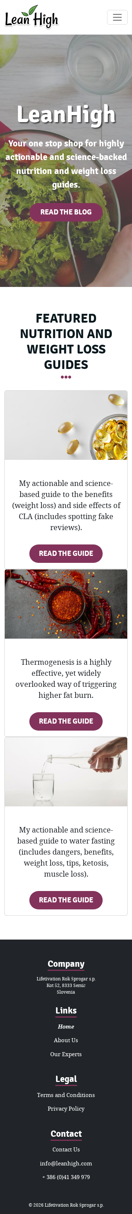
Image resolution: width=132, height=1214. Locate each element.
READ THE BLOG (66, 212)
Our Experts (66, 1054)
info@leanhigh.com (66, 1163)
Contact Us (66, 1149)
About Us (66, 1040)
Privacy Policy (66, 1108)
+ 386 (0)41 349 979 (66, 1177)
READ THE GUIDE (66, 553)
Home (66, 1026)
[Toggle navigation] (117, 17)
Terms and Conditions (66, 1094)
